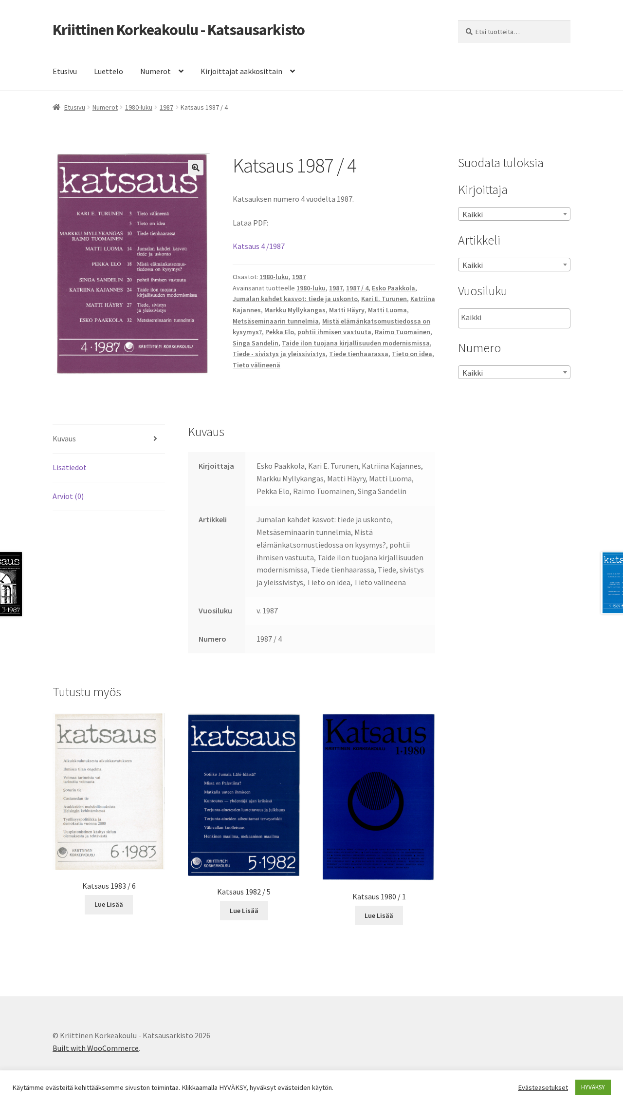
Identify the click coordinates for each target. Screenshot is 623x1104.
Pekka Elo (279, 331)
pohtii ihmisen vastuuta (334, 331)
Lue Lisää (108, 904)
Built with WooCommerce (96, 1048)
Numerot (155, 71)
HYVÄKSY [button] (593, 1087)
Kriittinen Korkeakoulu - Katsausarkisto (179, 29)
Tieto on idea (412, 353)
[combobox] (514, 214)
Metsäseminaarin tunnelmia (276, 321)
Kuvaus (64, 438)
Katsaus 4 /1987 (259, 246)
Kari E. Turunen (384, 298)
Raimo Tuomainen (402, 331)
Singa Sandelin (255, 343)
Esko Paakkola (393, 288)
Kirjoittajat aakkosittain (241, 71)
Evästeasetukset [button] (543, 1087)
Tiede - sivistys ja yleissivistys (279, 353)
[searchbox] (510, 317)
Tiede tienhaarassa (358, 353)
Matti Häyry (347, 309)
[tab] (109, 439)
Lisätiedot (70, 467)
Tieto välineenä (256, 365)
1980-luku (138, 107)
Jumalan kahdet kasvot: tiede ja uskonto (295, 298)
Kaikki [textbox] (472, 214)
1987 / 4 (357, 288)
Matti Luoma (387, 309)
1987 (166, 107)
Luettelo (108, 71)
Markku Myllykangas (295, 309)
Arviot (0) (68, 496)
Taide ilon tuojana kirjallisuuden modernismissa (356, 343)
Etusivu (65, 71)
